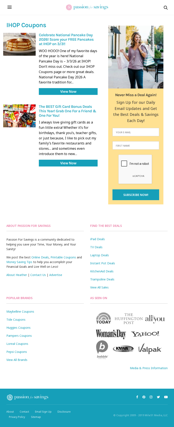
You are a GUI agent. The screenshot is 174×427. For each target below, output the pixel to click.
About (10, 411)
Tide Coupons (15, 319)
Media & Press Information (149, 368)
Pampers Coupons (19, 336)
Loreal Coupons (17, 344)
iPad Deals (97, 239)
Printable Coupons (63, 257)
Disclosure (64, 411)
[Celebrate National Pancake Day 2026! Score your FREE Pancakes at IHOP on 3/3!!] (19, 44)
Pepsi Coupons (16, 352)
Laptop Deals (99, 255)
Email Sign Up (43, 411)
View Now (68, 91)
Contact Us (38, 275)
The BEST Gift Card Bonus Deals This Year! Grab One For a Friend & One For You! (67, 111)
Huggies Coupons (18, 328)
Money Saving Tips (19, 262)
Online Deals (40, 257)
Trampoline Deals (102, 279)
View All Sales (99, 287)
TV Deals (96, 247)
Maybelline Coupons (20, 311)
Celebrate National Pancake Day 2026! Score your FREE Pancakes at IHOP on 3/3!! (66, 39)
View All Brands (16, 360)
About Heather (16, 275)
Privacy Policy (17, 417)
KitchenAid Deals (102, 271)
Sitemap (36, 417)
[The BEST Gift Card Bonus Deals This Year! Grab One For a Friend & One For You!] (19, 115)
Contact (24, 411)
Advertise (55, 275)
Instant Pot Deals (102, 263)
